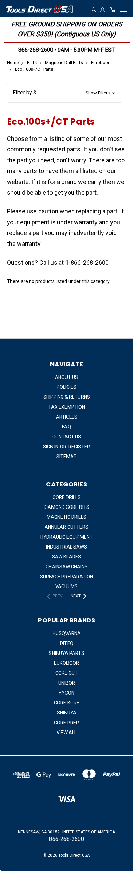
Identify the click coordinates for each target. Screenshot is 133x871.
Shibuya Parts (66, 653)
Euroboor (66, 663)
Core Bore (66, 702)
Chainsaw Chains (67, 566)
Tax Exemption (66, 407)
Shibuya (66, 712)
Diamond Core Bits (66, 507)
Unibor (66, 683)
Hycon (66, 693)
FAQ (66, 427)
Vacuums (66, 586)
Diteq (66, 643)
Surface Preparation (66, 576)
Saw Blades (66, 556)
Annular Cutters (66, 527)
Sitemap (66, 456)
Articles (66, 417)
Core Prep (66, 722)
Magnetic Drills (66, 517)
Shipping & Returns (66, 397)
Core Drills (67, 497)
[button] (64, 93)
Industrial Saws (66, 547)
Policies (66, 387)
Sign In (51, 446)
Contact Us (66, 436)
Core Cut (66, 673)
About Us (66, 377)
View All (67, 732)
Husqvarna (67, 633)
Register (79, 446)
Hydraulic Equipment (66, 537)
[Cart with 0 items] (112, 9)
